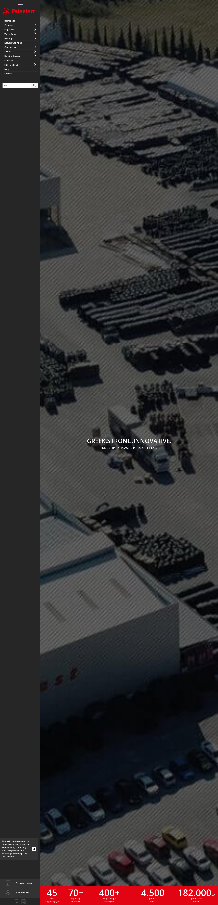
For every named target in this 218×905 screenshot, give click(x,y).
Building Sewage (12, 56)
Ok (34, 848)
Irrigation (9, 29)
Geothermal (10, 47)
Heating (8, 38)
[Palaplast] (19, 11)
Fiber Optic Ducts (12, 64)
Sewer (7, 51)
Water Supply (11, 34)
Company (8, 25)
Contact (8, 73)
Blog (6, 69)
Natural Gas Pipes (13, 42)
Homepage (9, 20)
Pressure (8, 60)
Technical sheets (24, 883)
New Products (22, 892)
